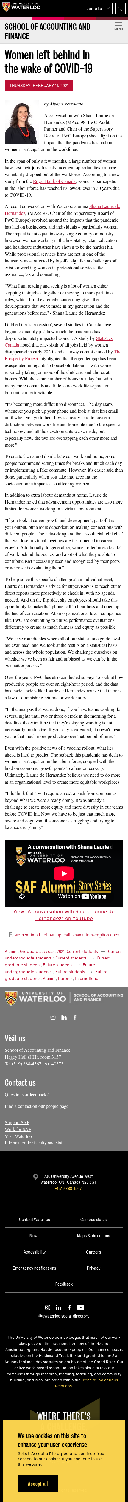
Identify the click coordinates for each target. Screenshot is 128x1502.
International (87, 978)
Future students (58, 964)
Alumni (11, 951)
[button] (98, 8)
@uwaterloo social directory (64, 1315)
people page (57, 1106)
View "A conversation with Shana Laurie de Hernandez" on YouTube (64, 914)
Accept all (38, 1484)
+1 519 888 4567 (68, 1188)
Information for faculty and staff (34, 1142)
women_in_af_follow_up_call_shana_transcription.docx (67, 934)
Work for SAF (18, 1129)
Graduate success (37, 951)
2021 (60, 951)
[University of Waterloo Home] (21, 8)
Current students (82, 951)
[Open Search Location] (120, 8)
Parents (65, 978)
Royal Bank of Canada (54, 181)
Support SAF (17, 1122)
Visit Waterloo (18, 1136)
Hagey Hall (15, 1057)
